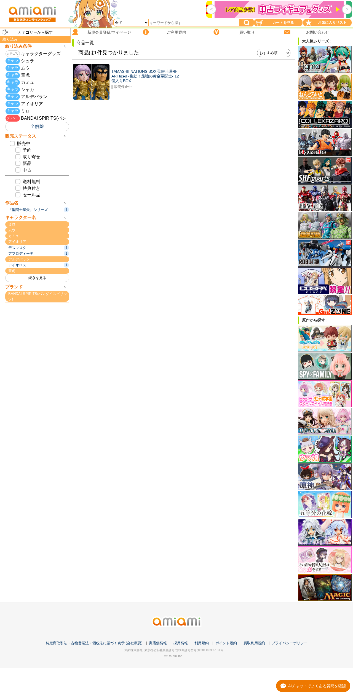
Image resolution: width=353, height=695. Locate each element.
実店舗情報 (158, 643)
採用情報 (180, 643)
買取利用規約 (254, 643)
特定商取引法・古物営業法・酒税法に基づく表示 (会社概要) (94, 643)
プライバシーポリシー (289, 643)
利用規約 (201, 643)
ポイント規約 (226, 643)
